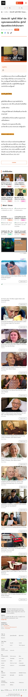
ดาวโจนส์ (2, 665)
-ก (4, 8)
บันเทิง (11, 661)
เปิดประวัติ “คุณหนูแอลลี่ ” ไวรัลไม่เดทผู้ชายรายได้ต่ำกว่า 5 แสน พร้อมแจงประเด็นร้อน (20, 231)
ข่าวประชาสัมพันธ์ (22, 665)
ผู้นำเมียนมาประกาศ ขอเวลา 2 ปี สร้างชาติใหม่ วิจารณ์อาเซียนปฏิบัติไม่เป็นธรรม (7, 183)
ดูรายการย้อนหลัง (13, 635)
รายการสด (3, 635)
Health (20, 643)
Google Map (3, 619)
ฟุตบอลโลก (21, 675)
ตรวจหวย (3, 685)
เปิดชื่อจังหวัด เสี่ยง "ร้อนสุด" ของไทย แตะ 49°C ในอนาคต (7, 231)
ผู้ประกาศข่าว (21, 635)
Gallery (2, 667)
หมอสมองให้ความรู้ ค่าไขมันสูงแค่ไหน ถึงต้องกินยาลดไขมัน (20, 217)
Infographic (21, 663)
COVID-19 (12, 665)
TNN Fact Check (13, 663)
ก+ (10, 8)
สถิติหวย (11, 685)
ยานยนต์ (2, 663)
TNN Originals (22, 645)
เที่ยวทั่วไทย (12, 682)
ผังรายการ (3, 638)
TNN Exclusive (13, 656)
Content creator (4, 650)
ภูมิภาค (20, 661)
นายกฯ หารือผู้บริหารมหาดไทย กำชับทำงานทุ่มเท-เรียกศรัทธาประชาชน (20, 183)
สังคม (20, 656)
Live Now (20, 3)
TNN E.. (10, 220)
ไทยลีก (2, 677)
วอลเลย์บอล (3, 675)
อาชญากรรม (3, 661)
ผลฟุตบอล (3, 673)
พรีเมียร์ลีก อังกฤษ (22, 673)
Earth (9, 234)
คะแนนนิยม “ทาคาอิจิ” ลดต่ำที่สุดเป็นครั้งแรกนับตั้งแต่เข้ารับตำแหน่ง (7, 198)
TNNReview (21, 682)
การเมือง (6, 12)
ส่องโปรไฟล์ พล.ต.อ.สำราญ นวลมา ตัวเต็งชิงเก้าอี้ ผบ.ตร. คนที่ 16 (7, 217)
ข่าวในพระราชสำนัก (4, 656)
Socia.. (23, 234)
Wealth (11, 643)
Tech (2, 645)
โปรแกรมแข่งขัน (13, 673)
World (9, 186)
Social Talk (21, 658)
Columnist (12, 650)
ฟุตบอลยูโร (12, 675)
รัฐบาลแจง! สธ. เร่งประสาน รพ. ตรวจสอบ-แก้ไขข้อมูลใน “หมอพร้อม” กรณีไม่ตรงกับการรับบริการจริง (20, 198)
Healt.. (23, 201)
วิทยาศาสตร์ (12, 658)
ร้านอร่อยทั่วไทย (4, 682)
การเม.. (23, 186)
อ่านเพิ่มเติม (14, 162)
